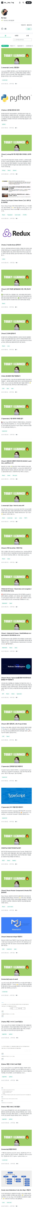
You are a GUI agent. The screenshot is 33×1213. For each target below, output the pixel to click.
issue (8, 558)
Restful (14, 860)
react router (17, 214)
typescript (21, 45)
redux (3, 259)
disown (14, 170)
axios (20, 518)
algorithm (4, 1034)
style (15, 949)
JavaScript (4, 80)
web (12, 388)
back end (9, 1202)
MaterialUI (4, 603)
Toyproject (9, 214)
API (3, 693)
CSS (3, 388)
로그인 (28, 2)
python (3, 124)
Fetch (3, 518)
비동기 (25, 518)
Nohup (3, 170)
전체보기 (5, 45)
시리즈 (16, 35)
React (12, 45)
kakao (13, 693)
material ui (9, 949)
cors (8, 346)
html (8, 388)
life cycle (15, 475)
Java (3, 1202)
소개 (27, 35)
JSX (3, 736)
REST (3, 860)
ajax (16, 518)
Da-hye (3, 18)
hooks (8, 475)
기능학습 (24, 214)
